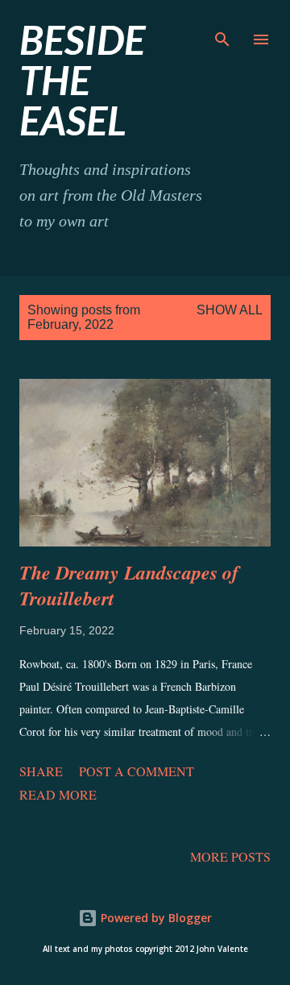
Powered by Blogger (154, 917)
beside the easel (82, 79)
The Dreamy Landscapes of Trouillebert (128, 585)
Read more (58, 794)
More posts (230, 856)
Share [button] (41, 771)
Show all (230, 310)
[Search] (222, 29)
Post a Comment (136, 771)
